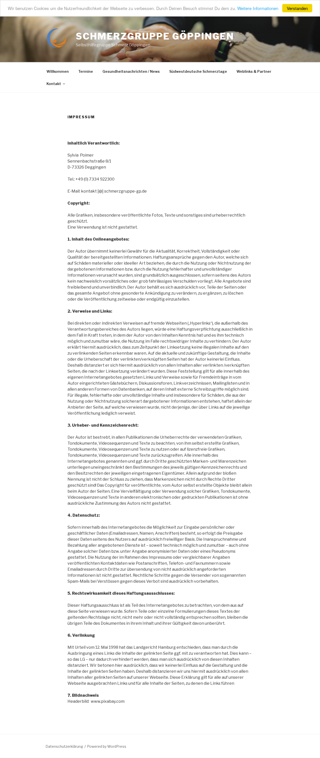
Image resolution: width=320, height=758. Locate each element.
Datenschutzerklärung (64, 746)
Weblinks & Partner (253, 71)
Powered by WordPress (106, 746)
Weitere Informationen (257, 8)
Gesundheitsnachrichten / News (131, 71)
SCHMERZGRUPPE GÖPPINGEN (155, 36)
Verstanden (297, 8)
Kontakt (53, 84)
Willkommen (57, 71)
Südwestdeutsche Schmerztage (198, 71)
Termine (85, 71)
